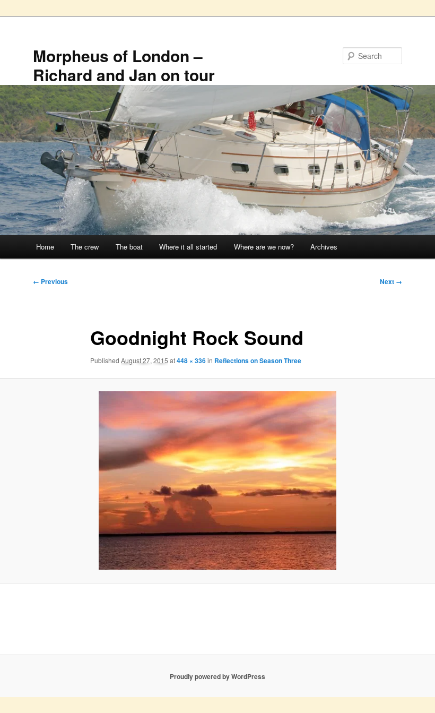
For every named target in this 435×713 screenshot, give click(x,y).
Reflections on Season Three (257, 360)
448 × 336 (191, 360)
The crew (85, 247)
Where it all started (188, 247)
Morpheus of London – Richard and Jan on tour (124, 65)
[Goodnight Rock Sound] (217, 480)
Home (45, 247)
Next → (391, 281)
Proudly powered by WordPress (217, 676)
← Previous (50, 281)
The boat (129, 247)
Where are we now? (264, 247)
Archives (323, 247)
